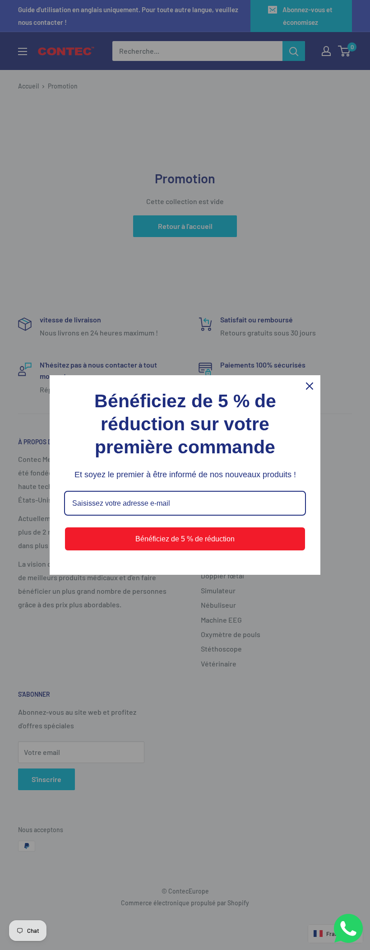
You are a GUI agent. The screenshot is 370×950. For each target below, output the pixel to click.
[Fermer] (309, 386)
